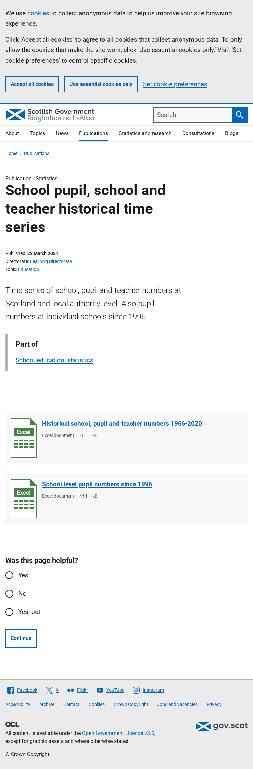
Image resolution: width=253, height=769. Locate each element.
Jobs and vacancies (177, 704)
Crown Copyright (131, 704)
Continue (21, 638)
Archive (46, 704)
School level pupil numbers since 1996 (97, 484)
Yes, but (29, 612)
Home (11, 153)
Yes (23, 575)
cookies (38, 13)
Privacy (214, 704)
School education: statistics (54, 360)
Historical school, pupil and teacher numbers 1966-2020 (122, 423)
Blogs (231, 133)
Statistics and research (145, 133)
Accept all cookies (32, 84)
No (22, 593)
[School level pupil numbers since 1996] (24, 498)
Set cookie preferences (175, 84)
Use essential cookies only (101, 84)
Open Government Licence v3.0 (118, 733)
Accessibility (17, 704)
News (62, 133)
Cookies (97, 704)
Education (28, 269)
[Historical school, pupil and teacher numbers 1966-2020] (24, 438)
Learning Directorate (51, 261)
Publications (93, 133)
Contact (71, 704)
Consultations (198, 133)
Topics (37, 133)
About (12, 133)
